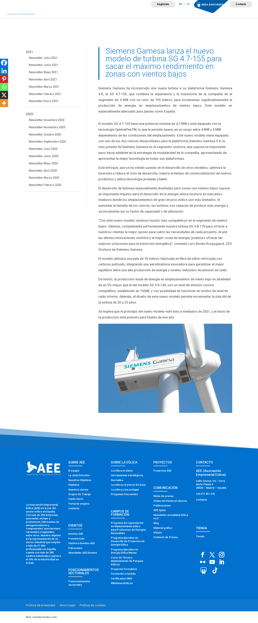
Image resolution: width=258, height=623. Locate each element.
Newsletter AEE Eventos (82, 552)
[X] (4, 95)
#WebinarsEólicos (122, 583)
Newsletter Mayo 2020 (43, 163)
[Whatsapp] (4, 87)
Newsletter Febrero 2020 (45, 185)
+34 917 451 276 (205, 493)
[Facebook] (4, 63)
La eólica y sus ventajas (125, 489)
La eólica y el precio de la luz (128, 484)
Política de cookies (93, 605)
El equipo (73, 470)
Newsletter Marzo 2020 (44, 177)
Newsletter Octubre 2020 (45, 134)
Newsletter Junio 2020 (43, 156)
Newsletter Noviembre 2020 (47, 127)
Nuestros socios (78, 489)
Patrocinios (75, 548)
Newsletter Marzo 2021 (44, 86)
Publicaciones (162, 505)
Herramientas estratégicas (127, 475)
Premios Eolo (76, 538)
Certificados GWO (121, 578)
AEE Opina (159, 510)
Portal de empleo (78, 503)
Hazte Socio (75, 498)
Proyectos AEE (162, 470)
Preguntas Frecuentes (124, 494)
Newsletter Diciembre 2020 (46, 120)
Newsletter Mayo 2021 (43, 72)
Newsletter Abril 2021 (43, 79)
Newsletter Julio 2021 (43, 57)
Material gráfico (162, 527)
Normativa (117, 480)
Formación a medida (123, 573)
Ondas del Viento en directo (170, 500)
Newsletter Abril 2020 (43, 170)
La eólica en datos (122, 470)
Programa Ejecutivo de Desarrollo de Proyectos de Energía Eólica (128, 541)
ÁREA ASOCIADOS (212, 4)
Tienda (200, 536)
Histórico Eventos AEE (81, 543)
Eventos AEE (75, 533)
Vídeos (157, 532)
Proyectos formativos (124, 569)
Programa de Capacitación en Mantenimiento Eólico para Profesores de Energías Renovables (128, 528)
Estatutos (73, 484)
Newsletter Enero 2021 (43, 101)
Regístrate (163, 4)
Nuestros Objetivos (79, 480)
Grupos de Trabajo (79, 494)
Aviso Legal (67, 605)
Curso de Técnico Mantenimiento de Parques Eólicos (127, 561)
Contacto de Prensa (165, 537)
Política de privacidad (40, 605)
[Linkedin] (4, 71)
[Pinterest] (4, 79)
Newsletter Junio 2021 (43, 65)
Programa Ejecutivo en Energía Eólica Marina (124, 551)
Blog (156, 523)
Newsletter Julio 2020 (43, 148)
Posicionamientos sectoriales (79, 583)
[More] (4, 103)
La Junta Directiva (78, 475)
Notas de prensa (163, 496)
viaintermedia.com (44, 617)
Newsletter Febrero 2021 (45, 94)
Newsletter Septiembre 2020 (47, 141)
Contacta (241, 4)
